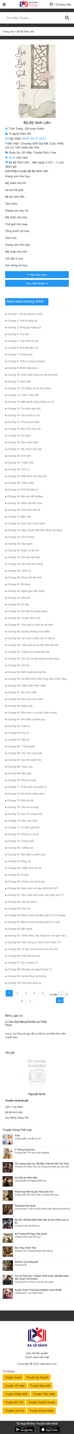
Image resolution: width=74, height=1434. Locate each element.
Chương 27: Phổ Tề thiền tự (22, 489)
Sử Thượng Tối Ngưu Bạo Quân (31, 1233)
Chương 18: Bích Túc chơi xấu (24, 428)
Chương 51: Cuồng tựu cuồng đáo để (28, 651)
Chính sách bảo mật (37, 1357)
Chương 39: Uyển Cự (19, 570)
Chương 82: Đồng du (19, 861)
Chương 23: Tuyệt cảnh (20, 462)
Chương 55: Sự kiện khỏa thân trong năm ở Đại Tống (37, 678)
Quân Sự (14, 152)
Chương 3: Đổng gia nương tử (24, 327)
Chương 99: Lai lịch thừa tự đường (26, 976)
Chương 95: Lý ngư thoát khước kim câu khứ (32, 949)
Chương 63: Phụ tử (18, 732)
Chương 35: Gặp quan (19, 543)
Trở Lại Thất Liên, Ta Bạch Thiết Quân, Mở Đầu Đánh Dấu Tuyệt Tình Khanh (42, 1277)
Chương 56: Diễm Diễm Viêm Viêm (26, 685)
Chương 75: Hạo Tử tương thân (24, 813)
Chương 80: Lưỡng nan (20, 847)
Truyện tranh (13, 1377)
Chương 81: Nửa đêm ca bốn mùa (26, 854)
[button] (52, 4)
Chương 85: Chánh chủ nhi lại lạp (26, 881)
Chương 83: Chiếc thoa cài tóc (24, 867)
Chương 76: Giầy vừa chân (22, 820)
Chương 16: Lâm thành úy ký (23, 415)
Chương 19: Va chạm (19, 435)
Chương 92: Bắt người (19, 928)
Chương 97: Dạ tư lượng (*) (22, 962)
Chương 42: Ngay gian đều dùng (25, 590)
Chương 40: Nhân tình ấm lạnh (24, 577)
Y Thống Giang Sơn (25, 1149)
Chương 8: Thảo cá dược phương (26, 361)
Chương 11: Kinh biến (19, 381)
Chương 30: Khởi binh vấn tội (23, 509)
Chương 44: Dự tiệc (18, 604)
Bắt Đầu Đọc (38, 275)
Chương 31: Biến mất (19, 516)
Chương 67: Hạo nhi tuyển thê (24, 759)
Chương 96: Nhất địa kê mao (23, 955)
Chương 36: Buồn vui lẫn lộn (23, 550)
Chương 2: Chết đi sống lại (22, 320)
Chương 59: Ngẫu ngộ (20, 705)
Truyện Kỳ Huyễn (37, 1377)
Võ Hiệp (27, 152)
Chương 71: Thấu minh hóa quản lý (26, 786)
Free (53, 152)
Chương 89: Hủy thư (18, 908)
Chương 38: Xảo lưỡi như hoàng (25, 563)
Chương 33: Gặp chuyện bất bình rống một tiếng (34, 530)
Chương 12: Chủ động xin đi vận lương (28, 388)
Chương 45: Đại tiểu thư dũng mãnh (27, 611)
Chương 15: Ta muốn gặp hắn (24, 408)
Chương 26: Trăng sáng (20, 482)
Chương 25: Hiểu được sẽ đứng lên (27, 476)
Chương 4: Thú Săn (18, 334)
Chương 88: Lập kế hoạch (22, 901)
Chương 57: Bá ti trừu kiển (22, 692)
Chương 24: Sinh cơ (18, 469)
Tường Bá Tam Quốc (25, 1205)
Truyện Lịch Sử (14, 1410)
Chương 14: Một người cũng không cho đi (30, 401)
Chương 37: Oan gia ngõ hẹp (23, 557)
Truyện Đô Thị (14, 1402)
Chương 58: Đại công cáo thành (25, 699)
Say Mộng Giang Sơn (17, 1117)
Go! (60, 1000)
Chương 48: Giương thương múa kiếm (28, 631)
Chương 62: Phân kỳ (18, 726)
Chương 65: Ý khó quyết (21, 746)
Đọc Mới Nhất (35, 283)
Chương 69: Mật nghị (19, 773)
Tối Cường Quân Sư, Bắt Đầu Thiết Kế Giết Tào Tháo (42, 1163)
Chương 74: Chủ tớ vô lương (23, 807)
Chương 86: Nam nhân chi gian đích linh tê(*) (32, 888)
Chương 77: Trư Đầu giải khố (23, 827)
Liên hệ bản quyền (37, 1353)
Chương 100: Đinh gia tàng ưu (24, 982)
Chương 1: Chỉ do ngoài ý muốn (25, 313)
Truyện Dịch (41, 152)
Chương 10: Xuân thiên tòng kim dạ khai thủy (32, 374)
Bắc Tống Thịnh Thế (25, 1247)
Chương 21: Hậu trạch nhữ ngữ (24, 449)
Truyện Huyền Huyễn (41, 1402)
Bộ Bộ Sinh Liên (14, 1112)
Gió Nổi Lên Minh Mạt (26, 1177)
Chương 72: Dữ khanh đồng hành (26, 793)
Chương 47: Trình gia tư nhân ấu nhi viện (30, 624)
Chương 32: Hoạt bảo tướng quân (26, 523)
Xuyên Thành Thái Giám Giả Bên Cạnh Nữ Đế (38, 1289)
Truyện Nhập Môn (16, 1394)
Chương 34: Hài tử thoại (20, 536)
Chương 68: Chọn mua (20, 766)
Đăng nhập (64, 4)
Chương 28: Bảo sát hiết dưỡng (25, 496)
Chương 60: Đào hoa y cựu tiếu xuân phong (32, 712)
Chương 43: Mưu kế (18, 597)
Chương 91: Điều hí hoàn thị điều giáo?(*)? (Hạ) (33, 921)
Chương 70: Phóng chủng (21, 780)
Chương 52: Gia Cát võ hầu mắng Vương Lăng (33, 658)
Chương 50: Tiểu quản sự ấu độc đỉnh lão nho (33, 644)
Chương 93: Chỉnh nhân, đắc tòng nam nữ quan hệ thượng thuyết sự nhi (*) (37, 935)
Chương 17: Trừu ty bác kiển (23, 421)
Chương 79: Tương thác (20, 840)
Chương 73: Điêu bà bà (20, 800)
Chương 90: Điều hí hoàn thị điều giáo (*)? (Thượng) (36, 915)
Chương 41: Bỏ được (18, 584)
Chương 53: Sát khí (18, 665)
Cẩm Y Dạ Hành (14, 1106)
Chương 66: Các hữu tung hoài (24, 753)
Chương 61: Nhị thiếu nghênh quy (26, 719)
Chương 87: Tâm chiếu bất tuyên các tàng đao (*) (35, 894)
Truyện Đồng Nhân (41, 1410)
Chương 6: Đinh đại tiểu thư (22, 347)
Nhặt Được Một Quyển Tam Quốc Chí (34, 1191)
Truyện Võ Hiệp (15, 1385)
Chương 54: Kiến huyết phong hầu (26, 671)
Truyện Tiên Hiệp (44, 1394)
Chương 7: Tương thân (20, 354)
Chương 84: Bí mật (17, 874)
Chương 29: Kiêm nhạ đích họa (24, 503)
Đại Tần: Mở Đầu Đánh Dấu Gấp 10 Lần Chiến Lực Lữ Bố (41, 1221)
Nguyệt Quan (37, 1094)
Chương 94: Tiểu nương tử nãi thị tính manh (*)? (34, 942)
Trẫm (17, 1135)
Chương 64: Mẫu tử (18, 739)
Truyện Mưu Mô (40, 1385)
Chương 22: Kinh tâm (19, 455)
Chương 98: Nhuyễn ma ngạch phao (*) (29, 969)
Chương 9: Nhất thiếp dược (22, 367)
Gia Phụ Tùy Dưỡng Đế (26, 1261)
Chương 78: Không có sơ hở (23, 834)
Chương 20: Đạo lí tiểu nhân (22, 442)
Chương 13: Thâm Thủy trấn (23, 394)
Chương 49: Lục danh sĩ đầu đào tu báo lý (31, 638)
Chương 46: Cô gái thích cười (23, 617)
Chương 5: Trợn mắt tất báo (23, 340)
